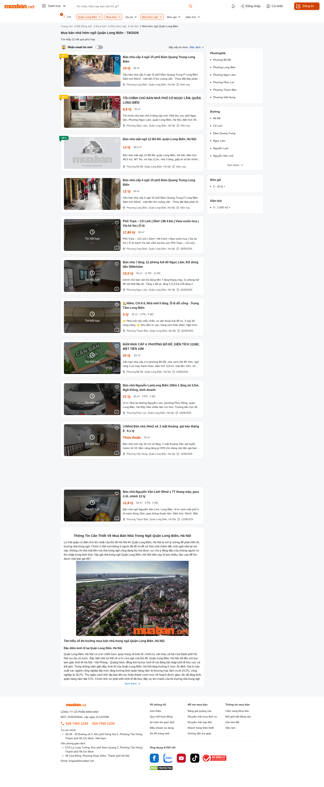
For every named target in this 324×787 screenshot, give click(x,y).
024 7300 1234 (103, 723)
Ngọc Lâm (219, 140)
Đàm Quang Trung (224, 133)
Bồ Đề (216, 118)
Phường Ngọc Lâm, (137, 125)
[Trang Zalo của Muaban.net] (167, 759)
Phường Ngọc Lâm (224, 74)
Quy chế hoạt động (161, 716)
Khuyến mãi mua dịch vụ (202, 716)
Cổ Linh (217, 125)
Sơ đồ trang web (160, 733)
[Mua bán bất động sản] (19, 6)
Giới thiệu (155, 710)
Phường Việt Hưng (224, 97)
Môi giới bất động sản (238, 716)
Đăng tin (308, 6)
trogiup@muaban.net (81, 760)
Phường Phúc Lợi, (137, 412)
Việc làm (230, 727)
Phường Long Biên (224, 67)
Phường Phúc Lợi (223, 82)
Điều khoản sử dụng (162, 727)
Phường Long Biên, (137, 84)
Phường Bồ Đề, (135, 166)
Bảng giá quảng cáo (200, 710)
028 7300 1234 (77, 723)
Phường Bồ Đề (222, 59)
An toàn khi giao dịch (162, 722)
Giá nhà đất (232, 722)
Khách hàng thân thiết (201, 727)
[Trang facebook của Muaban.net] (154, 759)
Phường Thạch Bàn (224, 89)
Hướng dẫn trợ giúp (199, 733)
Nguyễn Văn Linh (223, 155)
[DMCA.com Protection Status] (161, 769)
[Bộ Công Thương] (214, 761)
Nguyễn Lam (220, 148)
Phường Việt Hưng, (137, 454)
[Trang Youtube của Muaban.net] (181, 759)
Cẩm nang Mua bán (237, 710)
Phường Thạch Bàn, (138, 330)
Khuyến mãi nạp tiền (200, 722)
